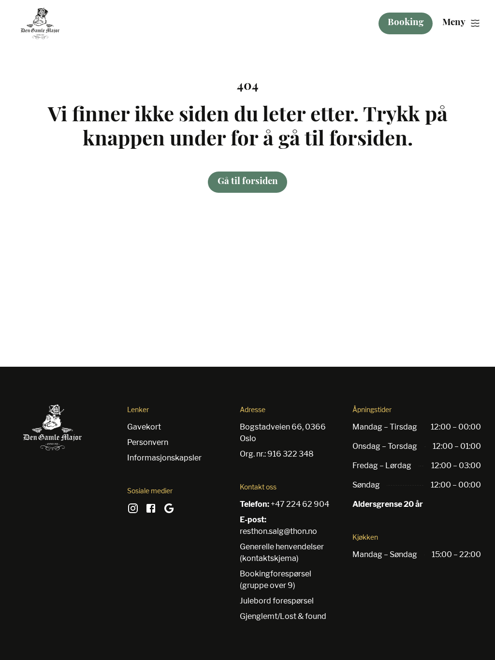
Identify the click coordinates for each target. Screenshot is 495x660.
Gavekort (144, 426)
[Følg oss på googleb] (169, 512)
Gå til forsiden (248, 182)
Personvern (147, 442)
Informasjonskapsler (164, 457)
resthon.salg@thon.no (278, 531)
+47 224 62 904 (300, 504)
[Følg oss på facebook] (151, 512)
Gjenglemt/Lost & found (283, 616)
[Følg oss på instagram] (133, 512)
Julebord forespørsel (277, 600)
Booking (405, 23)
